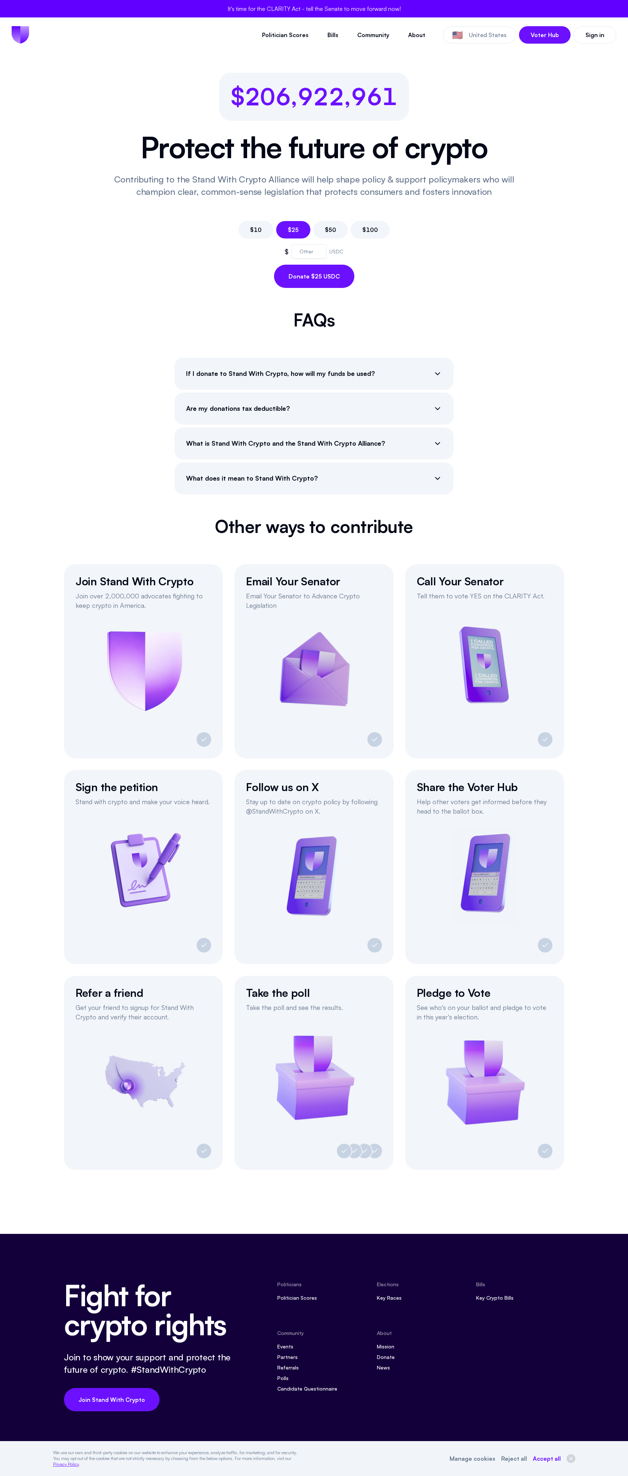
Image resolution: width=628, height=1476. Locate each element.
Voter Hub (545, 35)
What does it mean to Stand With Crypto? (252, 478)
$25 (293, 229)
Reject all (514, 1458)
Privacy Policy (66, 1464)
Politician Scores (285, 35)
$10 (256, 229)
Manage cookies (472, 1458)
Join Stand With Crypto (111, 1399)
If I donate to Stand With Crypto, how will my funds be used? (280, 373)
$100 (370, 229)
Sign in (594, 35)
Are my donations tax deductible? (238, 408)
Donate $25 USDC (314, 276)
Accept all (547, 1458)
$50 (330, 229)
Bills (332, 35)
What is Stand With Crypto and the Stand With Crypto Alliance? (285, 443)
